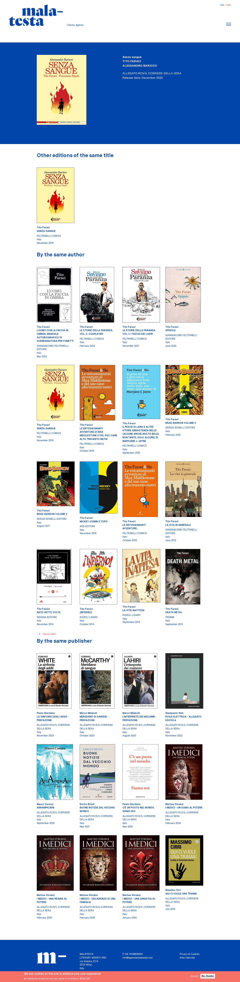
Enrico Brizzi (87, 804)
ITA (222, 5)
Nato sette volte (48, 612)
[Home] (36, 15)
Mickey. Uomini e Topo (94, 521)
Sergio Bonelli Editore (180, 427)
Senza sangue (46, 231)
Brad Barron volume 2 (52, 514)
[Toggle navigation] (228, 24)
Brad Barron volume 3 (180, 422)
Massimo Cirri (173, 890)
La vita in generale (178, 524)
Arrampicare (45, 807)
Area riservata (187, 957)
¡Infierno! (86, 612)
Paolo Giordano (46, 713)
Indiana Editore (47, 617)
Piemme (169, 617)
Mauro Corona (45, 804)
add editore (87, 526)
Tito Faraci (131, 61)
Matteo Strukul (174, 804)
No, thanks (208, 976)
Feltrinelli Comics (49, 235)
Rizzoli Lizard (88, 617)
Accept (194, 976)
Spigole (170, 330)
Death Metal (173, 612)
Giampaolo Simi (174, 713)
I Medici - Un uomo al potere (183, 807)
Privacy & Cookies (189, 954)
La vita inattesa (133, 610)
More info (85, 978)
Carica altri (49, 634)
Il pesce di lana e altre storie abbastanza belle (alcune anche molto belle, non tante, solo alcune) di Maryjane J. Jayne (140, 433)
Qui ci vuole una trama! (181, 893)
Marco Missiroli (88, 713)
